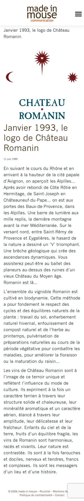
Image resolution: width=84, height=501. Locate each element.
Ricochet (45, 491)
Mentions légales (63, 491)
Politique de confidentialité (36, 495)
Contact (59, 495)
